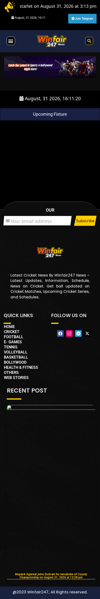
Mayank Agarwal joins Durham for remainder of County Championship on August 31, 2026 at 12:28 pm (51, 576)
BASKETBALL (16, 357)
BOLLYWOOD (15, 362)
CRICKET (11, 331)
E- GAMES (13, 342)
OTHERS (11, 372)
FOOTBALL (13, 337)
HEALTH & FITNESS (21, 367)
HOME (9, 326)
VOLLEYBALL (15, 352)
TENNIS (10, 347)
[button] (11, 41)
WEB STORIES (16, 377)
